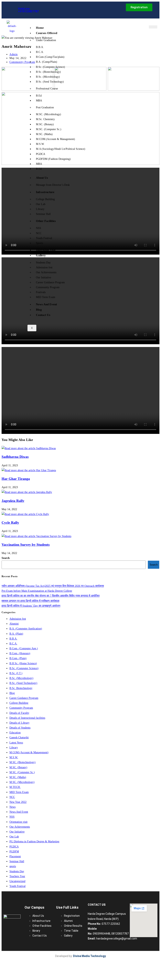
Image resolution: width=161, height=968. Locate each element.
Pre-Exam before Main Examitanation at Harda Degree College (37, 590)
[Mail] (51, 9)
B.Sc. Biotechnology (20, 688)
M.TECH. (15, 787)
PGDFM (14, 851)
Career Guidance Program (50, 282)
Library (40, 209)
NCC (38, 233)
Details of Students (19, 727)
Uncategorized (17, 881)
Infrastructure (45, 192)
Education (15, 732)
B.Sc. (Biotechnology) (48, 71)
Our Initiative (43, 277)
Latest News (16, 742)
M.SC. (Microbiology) (48, 114)
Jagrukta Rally (13, 501)
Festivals (41, 292)
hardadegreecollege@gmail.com (116, 938)
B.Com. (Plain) (18, 658)
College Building (45, 199)
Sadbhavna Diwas (15, 457)
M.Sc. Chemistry (45, 119)
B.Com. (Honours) (19, 653)
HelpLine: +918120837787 (28, 10)
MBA (39, 100)
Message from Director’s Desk (53, 184)
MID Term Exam (45, 297)
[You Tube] (66, 9)
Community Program (47, 287)
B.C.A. (40, 52)
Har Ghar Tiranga (16, 479)
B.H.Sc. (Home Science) (23, 663)
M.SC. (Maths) (44, 134)
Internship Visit (46, 250)
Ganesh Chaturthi (19, 737)
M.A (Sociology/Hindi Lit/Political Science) (60, 148)
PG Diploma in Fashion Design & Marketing (34, 841)
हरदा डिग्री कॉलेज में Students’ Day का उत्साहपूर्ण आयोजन (31, 605)
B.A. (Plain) (16, 633)
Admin (13, 54)
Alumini (14, 623)
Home (40, 27)
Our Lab (40, 204)
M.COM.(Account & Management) (55, 139)
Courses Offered (46, 33)
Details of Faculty (19, 712)
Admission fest (44, 267)
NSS (38, 228)
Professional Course (47, 88)
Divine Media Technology (89, 956)
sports (12, 866)
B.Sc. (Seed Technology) (50, 81)
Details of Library (19, 722)
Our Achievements (46, 272)
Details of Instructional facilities (27, 717)
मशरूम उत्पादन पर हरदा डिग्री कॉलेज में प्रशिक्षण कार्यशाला (30, 600)
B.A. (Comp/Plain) (46, 61)
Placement (15, 856)
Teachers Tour (17, 876)
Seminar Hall (43, 214)
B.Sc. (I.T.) (15, 673)
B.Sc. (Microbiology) (48, 76)
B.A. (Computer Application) (25, 628)
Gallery (41, 255)
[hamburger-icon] (153, 27)
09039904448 (101, 933)
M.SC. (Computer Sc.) (48, 129)
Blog (39, 309)
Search (6, 558)
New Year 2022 (18, 802)
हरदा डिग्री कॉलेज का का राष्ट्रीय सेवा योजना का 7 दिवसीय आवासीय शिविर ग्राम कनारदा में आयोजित (51, 595)
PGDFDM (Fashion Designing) (53, 158)
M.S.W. (40, 144)
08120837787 (120, 933)
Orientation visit (18, 821)
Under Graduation (46, 40)
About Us (42, 177)
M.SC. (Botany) (45, 124)
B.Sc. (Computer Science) (50, 66)
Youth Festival (44, 238)
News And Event (46, 304)
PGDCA (40, 154)
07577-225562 (111, 923)
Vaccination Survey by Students (26, 545)
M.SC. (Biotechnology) (22, 762)
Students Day (43, 262)
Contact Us (43, 315)
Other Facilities (46, 221)
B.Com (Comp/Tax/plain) (50, 56)
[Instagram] (57, 9)
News (12, 806)
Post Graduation (45, 107)
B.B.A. (40, 47)
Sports (39, 243)
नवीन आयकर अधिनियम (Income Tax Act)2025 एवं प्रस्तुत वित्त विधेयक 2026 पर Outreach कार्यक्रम (53, 585)
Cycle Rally (10, 522)
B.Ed (39, 95)
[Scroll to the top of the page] (3, 963)
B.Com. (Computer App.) (23, 648)
